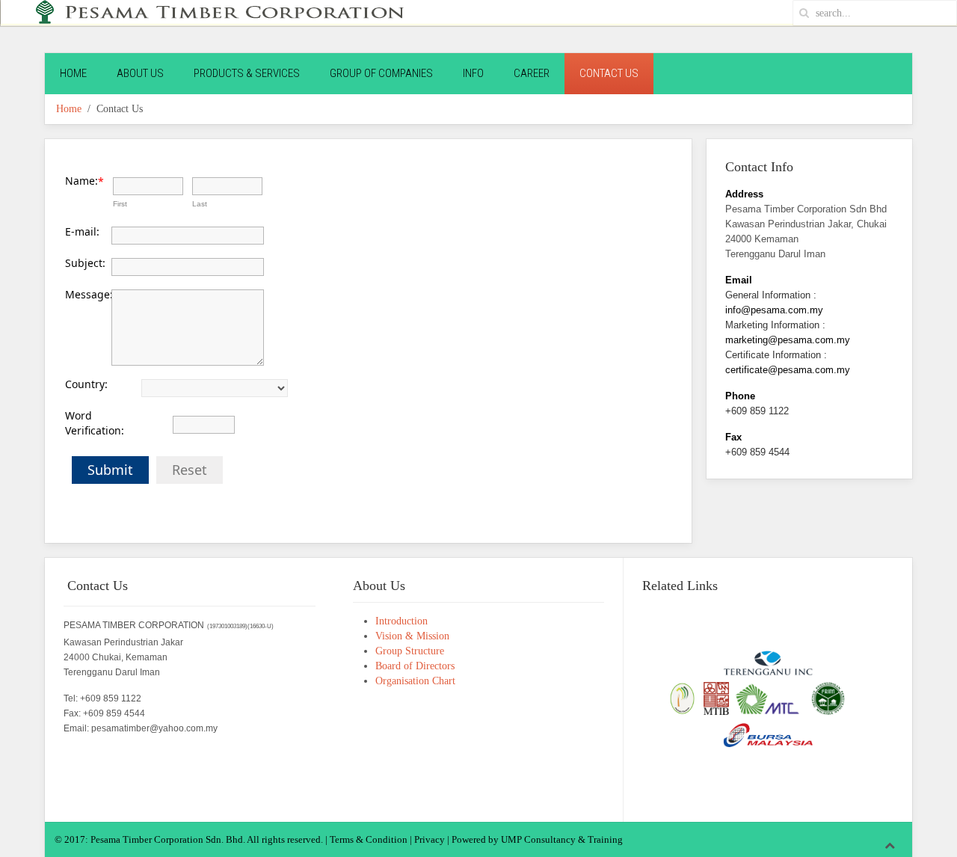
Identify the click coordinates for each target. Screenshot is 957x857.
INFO (473, 73)
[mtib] (715, 697)
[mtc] (767, 697)
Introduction (401, 621)
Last (199, 204)
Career (532, 73)
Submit (110, 470)
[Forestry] (682, 697)
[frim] (828, 697)
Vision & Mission (412, 636)
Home (73, 73)
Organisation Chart (415, 680)
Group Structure (409, 651)
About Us (140, 73)
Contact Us (608, 73)
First (120, 204)
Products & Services (247, 73)
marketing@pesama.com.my (787, 339)
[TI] (768, 663)
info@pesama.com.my (774, 310)
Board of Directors (415, 666)
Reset (189, 470)
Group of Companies (381, 73)
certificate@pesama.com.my (787, 369)
